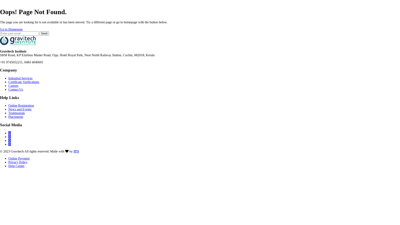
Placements (15, 117)
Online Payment (19, 158)
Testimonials (16, 113)
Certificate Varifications (23, 82)
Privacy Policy (18, 162)
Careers (13, 86)
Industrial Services (20, 78)
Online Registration (21, 105)
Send (44, 33)
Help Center (16, 166)
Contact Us (15, 89)
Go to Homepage (11, 29)
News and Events (19, 109)
